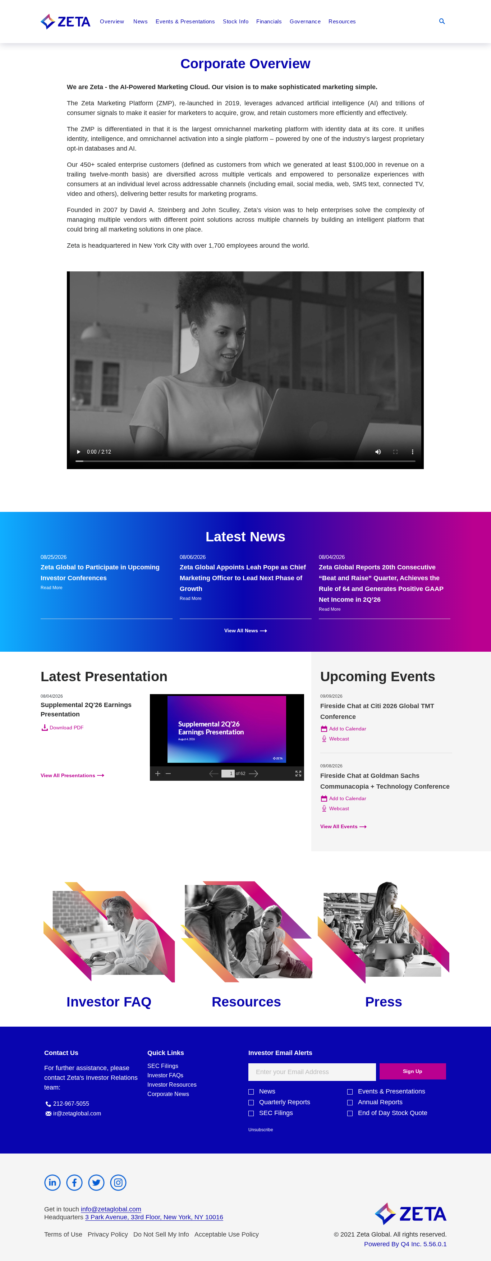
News (267, 1091)
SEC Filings (162, 1066)
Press (383, 1001)
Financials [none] (269, 21)
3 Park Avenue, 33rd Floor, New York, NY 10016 (154, 1217)
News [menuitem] (140, 21)
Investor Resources (172, 1085)
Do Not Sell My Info (161, 1234)
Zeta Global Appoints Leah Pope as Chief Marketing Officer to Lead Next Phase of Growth (243, 578)
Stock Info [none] (235, 21)
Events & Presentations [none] (185, 21)
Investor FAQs (165, 1075)
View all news (241, 630)
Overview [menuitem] (112, 21)
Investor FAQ (109, 1001)
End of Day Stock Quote (392, 1113)
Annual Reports (380, 1102)
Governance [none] (305, 21)
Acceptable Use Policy (226, 1234)
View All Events (339, 826)
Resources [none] (342, 21)
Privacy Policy (108, 1234)
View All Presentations (68, 775)
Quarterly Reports (284, 1102)
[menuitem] (185, 22)
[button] (442, 21)
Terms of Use (63, 1234)
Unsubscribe (260, 1129)
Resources (246, 1001)
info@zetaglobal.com (111, 1209)
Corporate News (168, 1094)
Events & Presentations (391, 1091)
